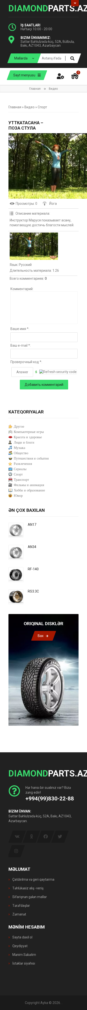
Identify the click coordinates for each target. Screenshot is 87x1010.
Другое (19, 426)
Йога (53, 203)
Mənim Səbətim (24, 955)
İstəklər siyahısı (23, 963)
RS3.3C (33, 591)
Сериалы (20, 469)
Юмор (18, 496)
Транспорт (21, 480)
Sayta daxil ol (22, 937)
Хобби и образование (29, 490)
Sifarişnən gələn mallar (29, 897)
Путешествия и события (31, 458)
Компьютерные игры (29, 432)
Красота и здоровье (28, 437)
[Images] (34, 246)
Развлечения (23, 464)
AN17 (32, 525)
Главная (35, 88)
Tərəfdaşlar (21, 906)
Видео (29, 107)
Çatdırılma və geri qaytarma (33, 879)
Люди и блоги (24, 442)
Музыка (19, 448)
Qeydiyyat (20, 946)
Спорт (42, 107)
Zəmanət (19, 914)
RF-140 (33, 569)
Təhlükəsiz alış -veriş (28, 888)
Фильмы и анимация (29, 485)
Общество (21, 453)
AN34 (32, 547)
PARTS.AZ (43, 8)
